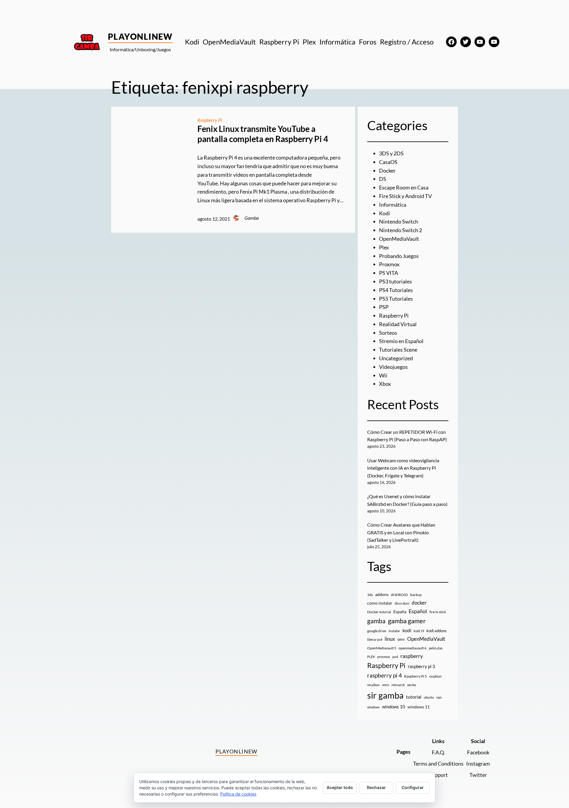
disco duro (402, 603)
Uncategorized (396, 358)
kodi (406, 630)
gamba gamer (407, 621)
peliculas (435, 648)
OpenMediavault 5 (381, 648)
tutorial (413, 696)
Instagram (478, 763)
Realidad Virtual (398, 324)
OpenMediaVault (399, 238)
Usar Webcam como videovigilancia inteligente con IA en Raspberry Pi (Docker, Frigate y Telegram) (403, 468)
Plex (384, 247)
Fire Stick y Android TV (405, 196)
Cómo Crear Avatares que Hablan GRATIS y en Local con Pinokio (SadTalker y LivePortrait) (401, 532)
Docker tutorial (379, 612)
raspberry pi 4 (384, 675)
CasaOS (388, 162)
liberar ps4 (374, 639)
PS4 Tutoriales (396, 290)
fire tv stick (437, 612)
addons (382, 594)
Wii (383, 375)
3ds (370, 594)
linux (390, 639)
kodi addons (436, 630)
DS (382, 179)
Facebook (478, 752)
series (411, 685)
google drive (376, 631)
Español (418, 611)
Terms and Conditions (438, 763)
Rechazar (376, 787)
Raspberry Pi (209, 120)
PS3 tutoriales (395, 281)
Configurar (413, 787)
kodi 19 (419, 631)
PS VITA (388, 273)
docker (419, 603)
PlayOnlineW (140, 36)
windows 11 (418, 706)
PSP (384, 307)
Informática (392, 204)
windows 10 (393, 706)
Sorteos (388, 332)
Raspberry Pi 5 (415, 676)
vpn (439, 697)
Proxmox (389, 264)
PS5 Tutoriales (396, 298)
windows (373, 707)
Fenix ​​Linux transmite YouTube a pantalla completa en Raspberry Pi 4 (262, 134)
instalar (394, 631)
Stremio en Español (401, 341)
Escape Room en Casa (404, 187)
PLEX (371, 657)
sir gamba (385, 695)
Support (438, 775)
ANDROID (399, 594)
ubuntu (429, 697)
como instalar (379, 602)
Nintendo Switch (398, 221)
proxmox (383, 657)
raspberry (411, 656)
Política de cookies (238, 793)
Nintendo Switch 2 (400, 230)
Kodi (384, 213)
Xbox (385, 383)
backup (416, 594)
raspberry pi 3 (421, 666)
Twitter (478, 775)
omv (401, 639)
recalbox (373, 685)
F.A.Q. (438, 752)
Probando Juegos (399, 256)
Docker (387, 170)
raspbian (435, 676)
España (399, 611)
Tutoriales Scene (398, 349)
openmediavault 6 (412, 648)
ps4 (395, 656)
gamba (376, 621)
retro (385, 685)
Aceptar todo (340, 787)
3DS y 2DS (391, 153)
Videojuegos (393, 367)
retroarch (398, 685)
